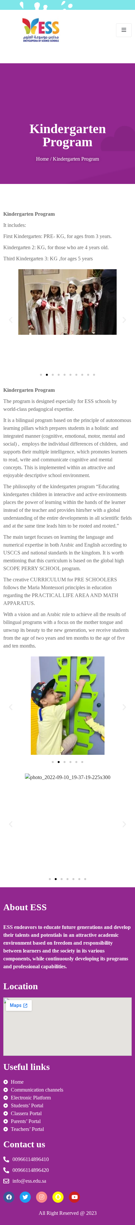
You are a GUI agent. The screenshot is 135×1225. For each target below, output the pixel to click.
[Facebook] (8, 1197)
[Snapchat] (58, 1197)
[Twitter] (25, 1197)
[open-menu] (124, 30)
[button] (11, 319)
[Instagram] (41, 1197)
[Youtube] (74, 1197)
